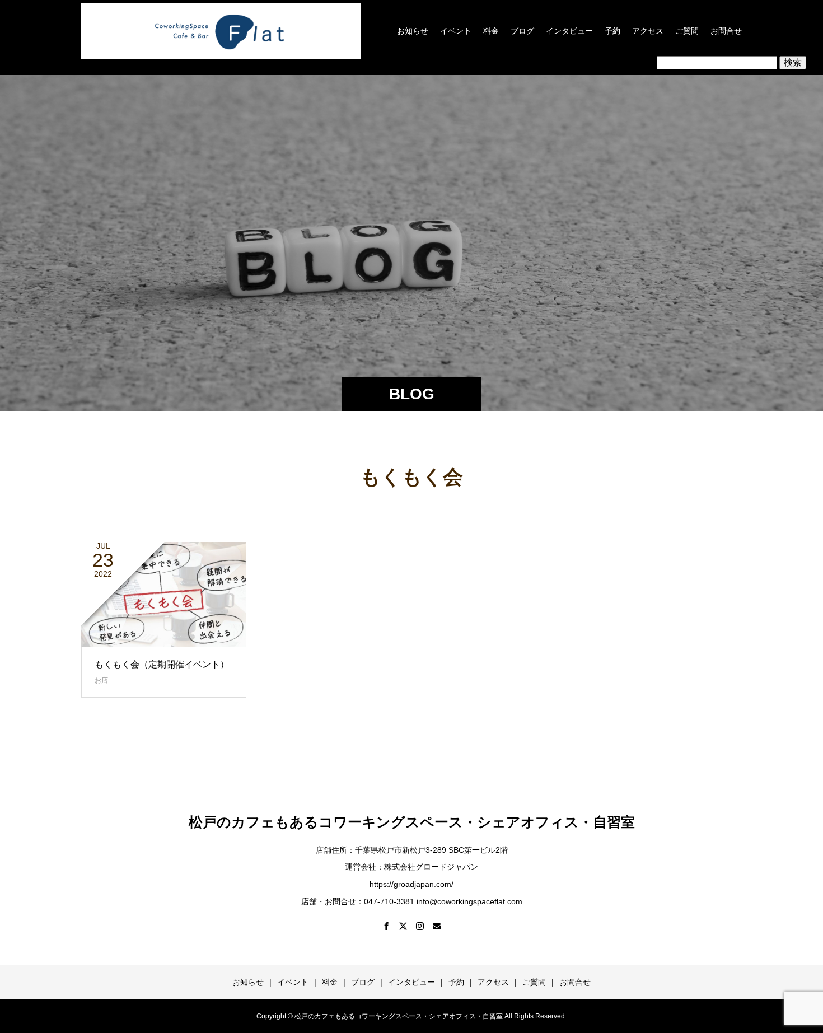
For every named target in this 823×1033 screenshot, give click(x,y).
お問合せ (726, 30)
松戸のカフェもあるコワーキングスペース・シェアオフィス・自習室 (412, 822)
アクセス (647, 30)
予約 (612, 30)
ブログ (522, 30)
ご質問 (687, 30)
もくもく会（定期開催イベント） (162, 664)
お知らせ (412, 30)
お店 (101, 680)
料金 (491, 30)
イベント (455, 30)
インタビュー (569, 30)
